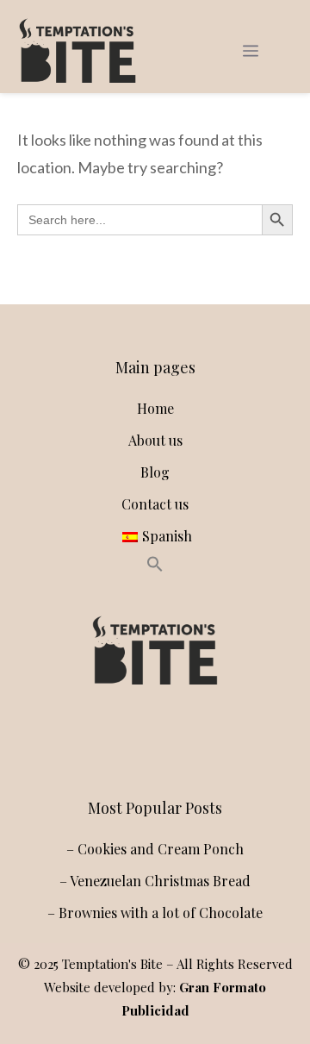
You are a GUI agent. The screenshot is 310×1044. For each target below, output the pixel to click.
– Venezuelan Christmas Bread (155, 881)
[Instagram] (113, 741)
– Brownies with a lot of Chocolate (155, 912)
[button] (155, 567)
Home (155, 408)
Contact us (155, 504)
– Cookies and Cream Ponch (155, 849)
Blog (155, 472)
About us (155, 440)
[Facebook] (151, 741)
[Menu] (250, 51)
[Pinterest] (189, 741)
